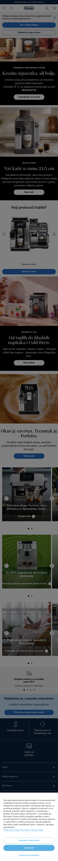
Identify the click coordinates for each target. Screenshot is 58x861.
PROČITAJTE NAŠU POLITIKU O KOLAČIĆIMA (23, 830)
